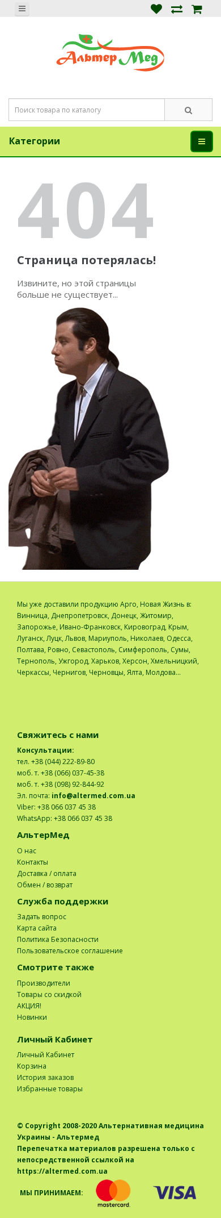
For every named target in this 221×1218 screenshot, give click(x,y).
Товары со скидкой (49, 994)
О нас (26, 851)
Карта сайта (37, 928)
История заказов (45, 1077)
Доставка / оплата (46, 873)
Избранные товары (50, 1089)
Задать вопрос (41, 916)
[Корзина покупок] (197, 8)
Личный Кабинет (45, 1055)
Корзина (31, 1066)
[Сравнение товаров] (176, 8)
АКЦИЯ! (29, 1006)
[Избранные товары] (156, 8)
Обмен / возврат (45, 885)
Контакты (32, 862)
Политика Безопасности (58, 939)
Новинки (32, 1017)
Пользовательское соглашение (70, 951)
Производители (43, 983)
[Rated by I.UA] (179, 684)
